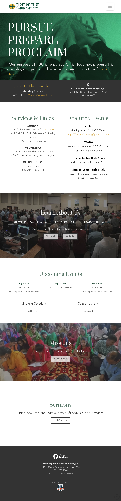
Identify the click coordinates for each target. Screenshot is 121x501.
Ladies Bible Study (60, 288)
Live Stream (48, 129)
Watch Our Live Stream (41, 95)
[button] (110, 6)
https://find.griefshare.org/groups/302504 (88, 134)
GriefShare (24, 288)
